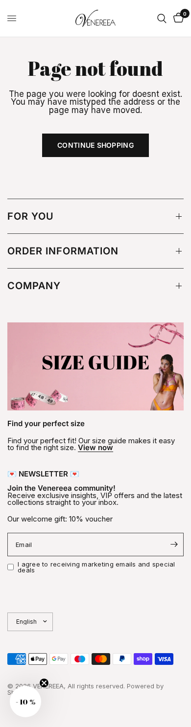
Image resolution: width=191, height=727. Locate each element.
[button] (25, 701)
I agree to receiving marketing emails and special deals (96, 567)
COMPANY (34, 286)
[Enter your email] (174, 544)
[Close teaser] (44, 683)
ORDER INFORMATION (63, 251)
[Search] (162, 18)
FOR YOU (30, 216)
